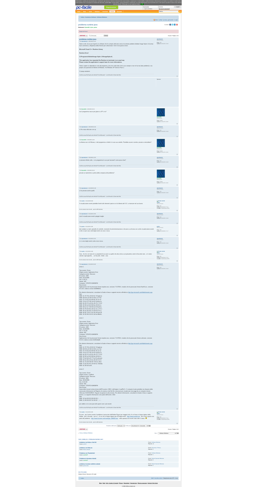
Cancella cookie (158, 478)
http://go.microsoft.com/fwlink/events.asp (140, 292)
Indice (82, 17)
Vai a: (156, 433)
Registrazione (111, 7)
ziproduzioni (84, 41)
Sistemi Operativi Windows (158, 458)
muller (83, 200)
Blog (100, 483)
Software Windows (102, 17)
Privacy (121, 483)
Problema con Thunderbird (87, 453)
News (84, 11)
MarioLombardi (86, 449)
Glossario (119, 11)
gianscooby (86, 465)
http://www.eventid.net (133, 416)
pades (83, 226)
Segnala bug (133, 483)
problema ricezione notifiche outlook (90, 464)
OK (142, 4)
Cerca (165, 19)
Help (104, 483)
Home (78, 11)
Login (176, 19)
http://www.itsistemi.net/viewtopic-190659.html (104, 418)
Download (105, 11)
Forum (112, 11)
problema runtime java (87, 25)
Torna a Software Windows (86, 433)
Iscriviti (171, 19)
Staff (152, 478)
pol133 (84, 444)
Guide (90, 11)
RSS (156, 19)
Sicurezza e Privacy (156, 447)
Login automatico (148, 8)
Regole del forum (83, 31)
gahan (95, 27)
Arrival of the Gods (153, 483)
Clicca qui (124, 4)
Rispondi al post (82, 35)
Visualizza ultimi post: (111, 425)
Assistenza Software (90, 17)
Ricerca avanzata (142, 483)
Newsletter (126, 483)
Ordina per (128, 425)
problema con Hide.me (86, 447)
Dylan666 (87, 27)
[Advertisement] (116, 92)
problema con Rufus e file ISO (88, 442)
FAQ (161, 19)
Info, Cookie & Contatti (112, 483)
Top (177, 76)
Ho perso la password (164, 8)
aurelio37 (85, 454)
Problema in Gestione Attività (88, 458)
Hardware (97, 11)
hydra (91, 27)
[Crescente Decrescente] (145, 425)
